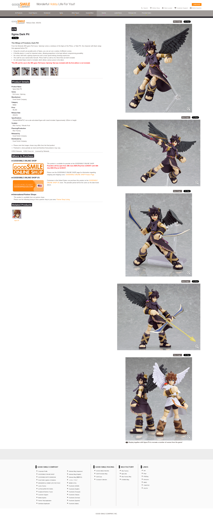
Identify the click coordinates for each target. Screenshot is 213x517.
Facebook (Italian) (74, 503)
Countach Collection (101, 479)
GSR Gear (99, 476)
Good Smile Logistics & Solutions (47, 480)
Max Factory (125, 471)
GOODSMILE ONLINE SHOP (46, 474)
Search (145, 8)
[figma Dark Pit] (158, 111)
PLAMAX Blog (125, 479)
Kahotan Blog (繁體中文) (75, 477)
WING (145, 482)
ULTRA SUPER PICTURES (45, 489)
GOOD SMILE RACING (102, 471)
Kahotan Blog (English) (75, 474)
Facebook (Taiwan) (74, 494)
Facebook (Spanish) (74, 500)
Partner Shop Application (44, 500)
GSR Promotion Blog (101, 473)
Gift (144, 470)
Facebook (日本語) (74, 486)
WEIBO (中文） (73, 483)
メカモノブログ (73, 480)
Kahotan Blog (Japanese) (76, 471)
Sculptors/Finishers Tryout (45, 491)
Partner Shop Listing (63, 199)
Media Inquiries (196, 8)
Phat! (145, 473)
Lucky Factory (42, 486)
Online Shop (156, 8)
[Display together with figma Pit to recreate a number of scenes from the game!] (158, 439)
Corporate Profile (42, 471)
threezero (146, 479)
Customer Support (182, 8)
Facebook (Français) (74, 491)
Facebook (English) (74, 489)
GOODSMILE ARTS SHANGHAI (47, 477)
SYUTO (146, 488)
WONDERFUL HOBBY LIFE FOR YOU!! (49, 483)
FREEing (146, 476)
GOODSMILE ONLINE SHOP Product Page (80, 174)
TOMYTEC (147, 485)
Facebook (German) (74, 497)
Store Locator (168, 8)
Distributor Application (44, 503)
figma (14, 104)
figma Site (124, 473)
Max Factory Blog (126, 476)
